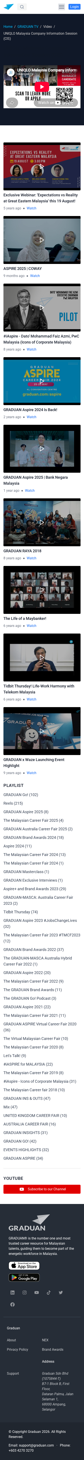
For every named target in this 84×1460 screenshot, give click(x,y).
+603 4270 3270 (21, 1450)
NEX (45, 1340)
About (11, 1340)
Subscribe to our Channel (47, 1189)
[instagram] (24, 1292)
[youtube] (36, 1292)
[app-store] (42, 1266)
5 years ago (12, 208)
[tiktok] (49, 1292)
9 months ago (14, 276)
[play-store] (42, 1277)
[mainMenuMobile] (61, 6)
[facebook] (12, 1304)
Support (13, 1373)
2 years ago (12, 417)
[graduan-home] (8, 7)
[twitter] (61, 1292)
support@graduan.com (36, 1445)
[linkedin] (12, 1292)
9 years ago (12, 773)
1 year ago (11, 491)
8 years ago (12, 349)
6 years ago (12, 626)
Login (74, 7)
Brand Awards (52, 1349)
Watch (31, 208)
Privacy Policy (17, 1349)
